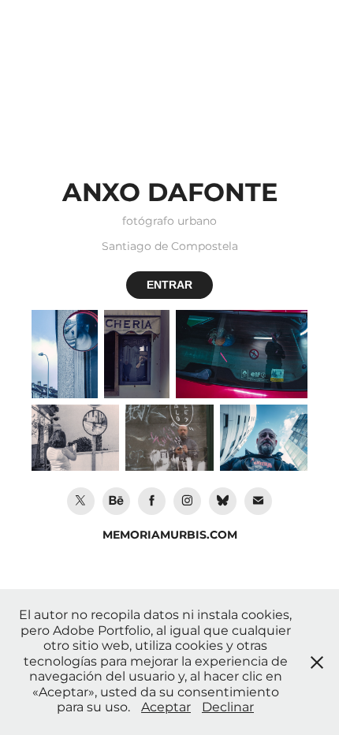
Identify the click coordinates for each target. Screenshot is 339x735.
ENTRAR (169, 284)
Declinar (228, 707)
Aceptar (166, 707)
